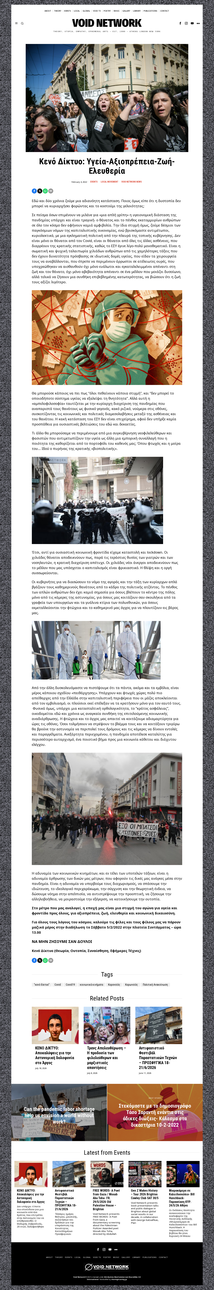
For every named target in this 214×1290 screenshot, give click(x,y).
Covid (58, 984)
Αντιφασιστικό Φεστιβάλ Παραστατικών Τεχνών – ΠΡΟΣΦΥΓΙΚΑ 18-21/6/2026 (158, 1058)
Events (94, 182)
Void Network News (131, 182)
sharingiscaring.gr (119, 1279)
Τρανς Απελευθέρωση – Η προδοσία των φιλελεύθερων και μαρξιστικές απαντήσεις (106, 1058)
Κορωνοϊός (131, 984)
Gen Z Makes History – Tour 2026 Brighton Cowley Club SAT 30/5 (145, 1194)
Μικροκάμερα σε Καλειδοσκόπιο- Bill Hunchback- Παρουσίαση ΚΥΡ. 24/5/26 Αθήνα (182, 1198)
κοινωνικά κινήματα (91, 984)
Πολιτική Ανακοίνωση (155, 984)
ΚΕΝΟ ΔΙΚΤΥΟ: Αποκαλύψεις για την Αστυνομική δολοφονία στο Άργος (54, 1055)
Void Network (79, 1277)
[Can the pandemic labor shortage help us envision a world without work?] (59, 1112)
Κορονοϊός (114, 984)
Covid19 (70, 984)
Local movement (109, 182)
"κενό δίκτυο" (42, 984)
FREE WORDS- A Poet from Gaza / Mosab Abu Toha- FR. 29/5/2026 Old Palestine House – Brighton (106, 1200)
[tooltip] (180, 23)
